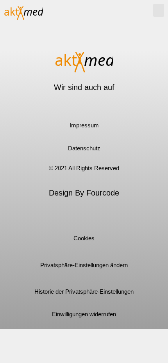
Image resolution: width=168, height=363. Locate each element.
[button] (158, 10)
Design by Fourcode (84, 193)
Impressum (84, 125)
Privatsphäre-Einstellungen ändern (84, 265)
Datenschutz (84, 148)
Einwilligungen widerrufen (84, 314)
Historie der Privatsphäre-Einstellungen (84, 291)
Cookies (84, 238)
